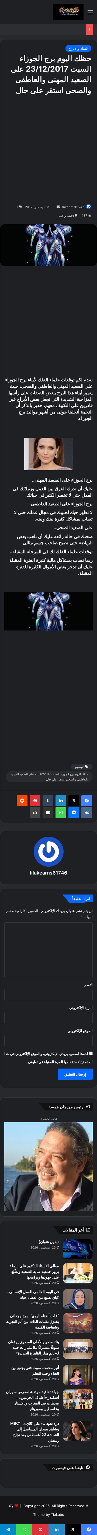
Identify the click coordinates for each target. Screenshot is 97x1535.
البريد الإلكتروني (81, 1008)
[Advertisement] (48, 149)
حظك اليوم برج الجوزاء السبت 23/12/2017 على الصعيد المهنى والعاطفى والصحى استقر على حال (49, 776)
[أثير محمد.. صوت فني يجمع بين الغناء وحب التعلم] (78, 1375)
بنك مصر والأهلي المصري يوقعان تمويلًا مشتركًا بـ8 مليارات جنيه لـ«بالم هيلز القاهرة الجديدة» (33, 1347)
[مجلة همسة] (68, 12)
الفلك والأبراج (78, 48)
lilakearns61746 (72, 207)
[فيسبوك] (86, 800)
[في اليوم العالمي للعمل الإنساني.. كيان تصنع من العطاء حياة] (78, 1299)
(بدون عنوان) (49, 1241)
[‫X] (73, 800)
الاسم (88, 985)
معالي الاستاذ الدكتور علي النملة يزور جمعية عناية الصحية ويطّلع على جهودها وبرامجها (34, 1271)
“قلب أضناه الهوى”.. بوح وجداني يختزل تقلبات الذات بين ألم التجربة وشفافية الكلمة (32, 1321)
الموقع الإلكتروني (80, 1031)
